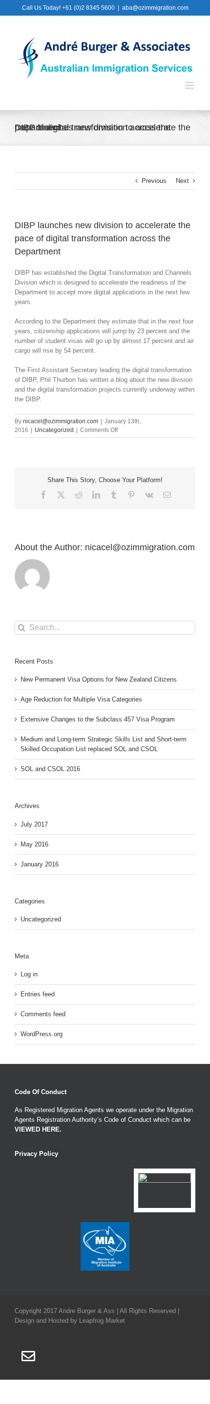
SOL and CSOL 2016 (50, 769)
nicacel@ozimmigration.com (60, 421)
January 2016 (40, 864)
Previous (154, 180)
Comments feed (43, 1014)
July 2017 (34, 824)
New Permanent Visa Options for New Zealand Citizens (99, 679)
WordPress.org (42, 1034)
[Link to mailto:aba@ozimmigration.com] (28, 1356)
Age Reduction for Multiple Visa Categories (81, 699)
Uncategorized (54, 430)
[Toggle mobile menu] (190, 85)
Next (182, 180)
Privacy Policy (36, 1153)
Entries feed (38, 994)
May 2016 (34, 844)
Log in (29, 974)
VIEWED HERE (37, 1129)
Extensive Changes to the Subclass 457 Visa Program (98, 719)
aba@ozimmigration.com (155, 7)
